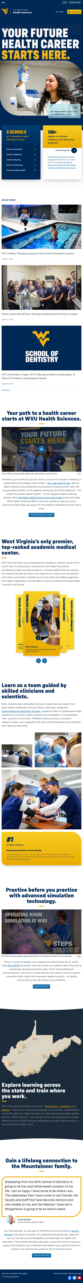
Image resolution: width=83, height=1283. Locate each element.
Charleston (65, 1106)
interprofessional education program (21, 711)
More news (5, 390)
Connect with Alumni (41, 1255)
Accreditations (14, 1273)
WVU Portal (57, 1273)
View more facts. (24, 859)
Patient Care (75, 2)
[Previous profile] (38, 660)
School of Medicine (14, 154)
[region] (41, 627)
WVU (3, 2)
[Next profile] (44, 660)
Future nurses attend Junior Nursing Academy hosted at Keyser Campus (40, 314)
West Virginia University (12, 1276)
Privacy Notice (6, 1273)
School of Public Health (15, 170)
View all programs (62, 150)
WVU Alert (71, 1273)
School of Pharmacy (14, 165)
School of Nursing (13, 160)
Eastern (6, 1110)
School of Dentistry (14, 149)
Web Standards (23, 1273)
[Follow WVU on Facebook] (70, 1278)
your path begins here (58, 483)
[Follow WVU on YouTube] (79, 1278)
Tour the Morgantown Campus (41, 515)
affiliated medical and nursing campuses (40, 497)
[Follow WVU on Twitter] (74, 1278)
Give (64, 2)
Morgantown (51, 1106)
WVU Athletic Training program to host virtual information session (38, 253)
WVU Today (78, 1273)
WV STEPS (13, 965)
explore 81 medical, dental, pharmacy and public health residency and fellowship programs (62, 165)
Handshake (64, 1273)
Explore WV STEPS (41, 986)
